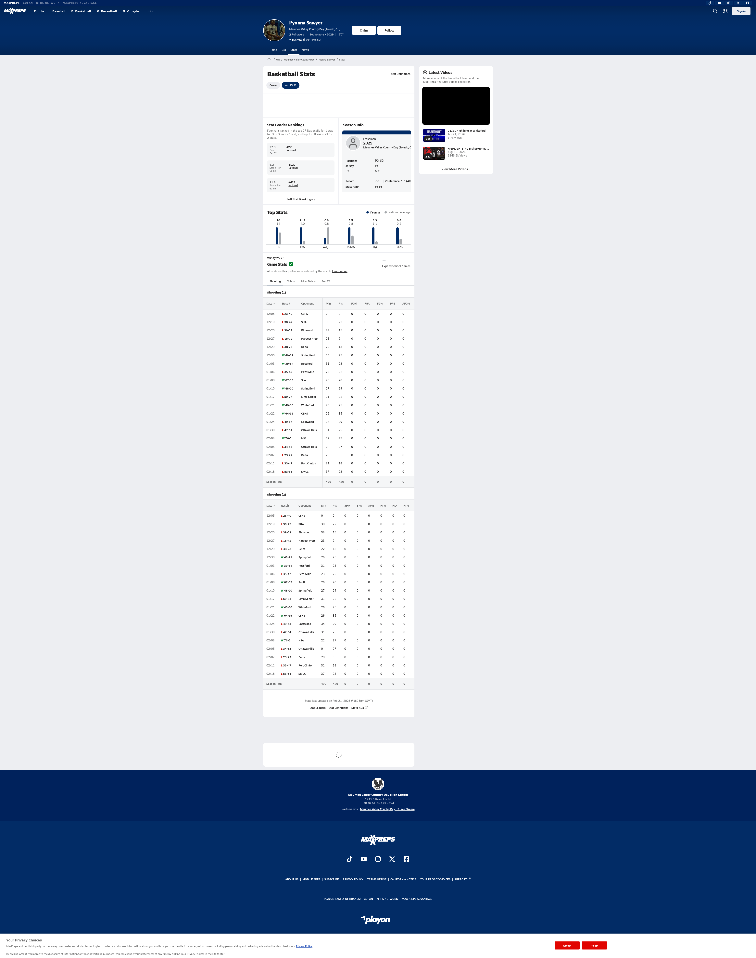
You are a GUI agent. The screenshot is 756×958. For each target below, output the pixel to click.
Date (269, 303)
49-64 (288, 422)
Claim (364, 30)
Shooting (275, 281)
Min (328, 303)
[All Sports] (150, 11)
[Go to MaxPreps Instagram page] (378, 859)
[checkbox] (384, 262)
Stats (294, 50)
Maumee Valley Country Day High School (378, 794)
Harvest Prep (309, 338)
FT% (406, 505)
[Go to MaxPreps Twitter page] (392, 859)
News (305, 50)
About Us (291, 879)
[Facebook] (747, 3)
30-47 (288, 322)
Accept (567, 945)
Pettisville (307, 372)
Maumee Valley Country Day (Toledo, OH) (314, 29)
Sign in (741, 11)
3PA (359, 505)
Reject (594, 945)
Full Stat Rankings (299, 199)
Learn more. (339, 271)
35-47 (288, 372)
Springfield (308, 355)
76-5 (288, 438)
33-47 (288, 463)
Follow (389, 30)
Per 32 (325, 281)
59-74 (288, 397)
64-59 (289, 413)
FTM (383, 505)
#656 (378, 186)
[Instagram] (728, 3)
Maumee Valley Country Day (299, 59)
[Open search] (715, 11)
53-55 (288, 471)
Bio (284, 50)
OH (278, 59)
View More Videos (455, 169)
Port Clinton (308, 463)
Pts (341, 303)
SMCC (305, 471)
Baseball (58, 11)
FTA (394, 505)
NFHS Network (48, 2)
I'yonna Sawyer (305, 23)
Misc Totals (308, 281)
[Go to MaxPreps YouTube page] (364, 859)
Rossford (306, 363)
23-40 (288, 314)
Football (40, 11)
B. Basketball (81, 11)
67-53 (289, 380)
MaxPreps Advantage (80, 2)
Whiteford (307, 405)
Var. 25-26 (290, 85)
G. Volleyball (132, 11)
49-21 (289, 355)
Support (460, 879)
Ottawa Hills (309, 430)
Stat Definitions (400, 74)
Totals (291, 281)
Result (286, 303)
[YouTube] (719, 3)
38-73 (288, 347)
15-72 (288, 338)
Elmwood (307, 330)
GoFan (28, 2)
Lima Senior (308, 397)
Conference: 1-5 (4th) (398, 181)
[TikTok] (710, 3)
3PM (347, 505)
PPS (392, 303)
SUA (304, 322)
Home (273, 50)
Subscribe (331, 879)
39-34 (289, 363)
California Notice (403, 879)
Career (273, 85)
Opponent (307, 303)
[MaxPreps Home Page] (269, 59)
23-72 (288, 455)
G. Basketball (107, 11)
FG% (380, 303)
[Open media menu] (725, 11)
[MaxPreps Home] (15, 11)
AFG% (406, 303)
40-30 (289, 405)
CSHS (304, 314)
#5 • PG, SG (305, 39)
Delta (304, 347)
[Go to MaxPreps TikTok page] (349, 859)
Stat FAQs (357, 707)
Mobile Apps (311, 879)
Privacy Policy (353, 879)
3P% (371, 505)
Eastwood (307, 422)
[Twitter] (738, 3)
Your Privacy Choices (435, 879)
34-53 (288, 447)
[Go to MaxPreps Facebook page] (406, 859)
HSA (304, 438)
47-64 (288, 430)
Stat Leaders (318, 707)
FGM (354, 303)
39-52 (288, 330)
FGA (367, 303)
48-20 (289, 388)
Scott (304, 380)
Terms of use (376, 879)
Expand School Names (396, 266)
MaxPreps (12, 2)
